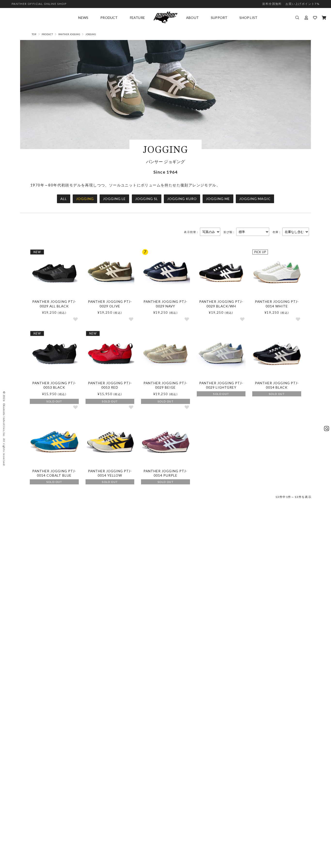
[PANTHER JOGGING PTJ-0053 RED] (110, 353)
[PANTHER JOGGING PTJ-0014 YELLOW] (110, 441)
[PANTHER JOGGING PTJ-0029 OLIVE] (110, 272)
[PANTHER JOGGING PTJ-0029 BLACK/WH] (221, 272)
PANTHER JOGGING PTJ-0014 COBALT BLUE (54, 473)
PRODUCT (109, 18)
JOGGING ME (218, 199)
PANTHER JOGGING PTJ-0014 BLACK (277, 385)
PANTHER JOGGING (69, 34)
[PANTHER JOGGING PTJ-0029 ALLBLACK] (54, 272)
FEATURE (137, 18)
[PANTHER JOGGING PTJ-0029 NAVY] (165, 272)
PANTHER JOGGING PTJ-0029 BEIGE (165, 385)
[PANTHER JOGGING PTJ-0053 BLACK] (54, 353)
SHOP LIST (248, 18)
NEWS (83, 18)
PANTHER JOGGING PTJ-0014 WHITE (277, 303)
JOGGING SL (146, 199)
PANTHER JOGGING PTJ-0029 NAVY (165, 303)
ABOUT (192, 18)
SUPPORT (219, 18)
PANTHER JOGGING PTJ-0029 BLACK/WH (221, 303)
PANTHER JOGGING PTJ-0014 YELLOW (110, 473)
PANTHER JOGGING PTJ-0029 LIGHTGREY (221, 385)
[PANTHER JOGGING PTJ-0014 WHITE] (276, 272)
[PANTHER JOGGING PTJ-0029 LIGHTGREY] (221, 353)
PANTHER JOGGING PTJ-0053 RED (110, 385)
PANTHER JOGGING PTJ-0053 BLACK (54, 385)
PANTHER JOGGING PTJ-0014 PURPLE (165, 473)
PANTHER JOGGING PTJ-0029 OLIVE (110, 303)
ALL (63, 199)
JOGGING (85, 199)
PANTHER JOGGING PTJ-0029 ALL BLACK (54, 303)
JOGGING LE (114, 199)
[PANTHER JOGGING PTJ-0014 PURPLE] (165, 441)
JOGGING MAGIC (255, 199)
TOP (34, 34)
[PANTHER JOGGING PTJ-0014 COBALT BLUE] (54, 441)
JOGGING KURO (182, 199)
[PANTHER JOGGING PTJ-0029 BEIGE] (165, 353)
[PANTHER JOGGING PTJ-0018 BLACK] (276, 353)
